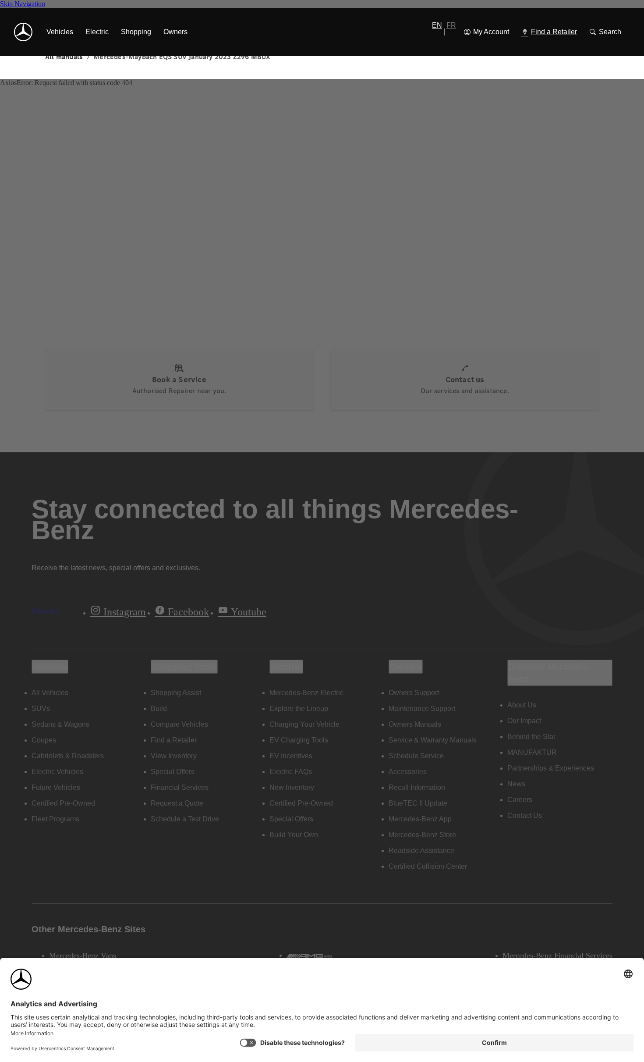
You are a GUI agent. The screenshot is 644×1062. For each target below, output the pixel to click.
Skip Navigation (22, 3)
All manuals (64, 56)
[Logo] (23, 32)
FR (451, 25)
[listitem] (60, 32)
